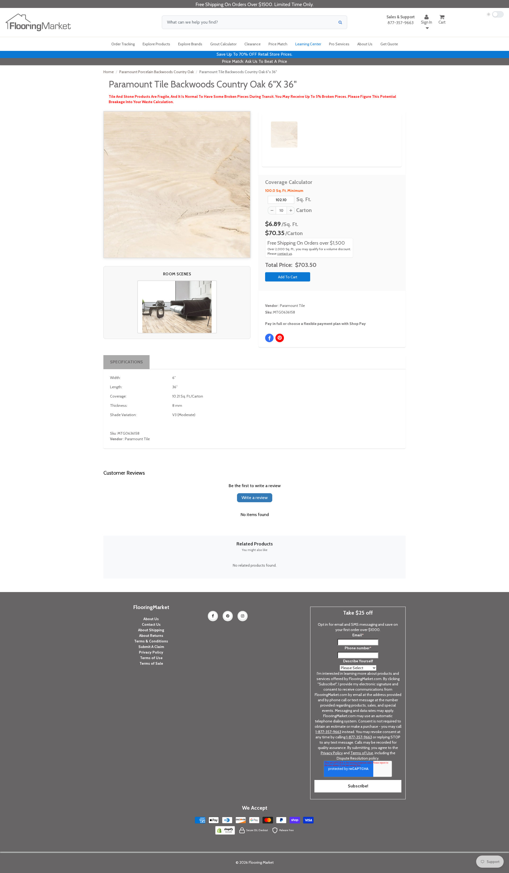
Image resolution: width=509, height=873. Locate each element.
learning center (308, 44)
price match (278, 44)
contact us (284, 253)
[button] (177, 306)
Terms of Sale (151, 663)
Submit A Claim (151, 646)
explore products (156, 44)
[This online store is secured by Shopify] (225, 829)
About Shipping (151, 630)
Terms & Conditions (151, 641)
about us (364, 44)
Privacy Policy (151, 652)
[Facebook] (213, 616)
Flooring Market (261, 862)
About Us (151, 618)
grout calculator (223, 44)
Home (108, 71)
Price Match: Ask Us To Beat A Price (254, 61)
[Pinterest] (228, 616)
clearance (252, 44)
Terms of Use (151, 657)
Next (388, 130)
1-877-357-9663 (328, 731)
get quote (389, 44)
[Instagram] (243, 616)
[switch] (495, 14)
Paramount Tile (292, 305)
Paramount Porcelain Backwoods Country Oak (156, 71)
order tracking (123, 44)
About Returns (151, 635)
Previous (263, 130)
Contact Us (151, 624)
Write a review (255, 497)
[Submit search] (340, 22)
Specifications (126, 361)
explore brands (190, 44)
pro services (339, 44)
